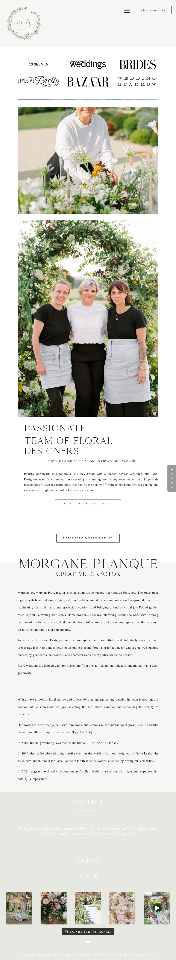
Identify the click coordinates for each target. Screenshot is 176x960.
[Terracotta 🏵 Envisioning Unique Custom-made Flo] (54, 908)
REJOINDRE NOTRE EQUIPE (88, 538)
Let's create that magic (88, 503)
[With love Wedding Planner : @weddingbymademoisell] (157, 908)
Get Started (153, 10)
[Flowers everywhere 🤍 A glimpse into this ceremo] (88, 908)
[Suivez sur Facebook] (80, 875)
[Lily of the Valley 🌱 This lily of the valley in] (19, 908)
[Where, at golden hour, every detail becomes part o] (122, 908)
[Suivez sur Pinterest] (88, 875)
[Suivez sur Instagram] (96, 875)
